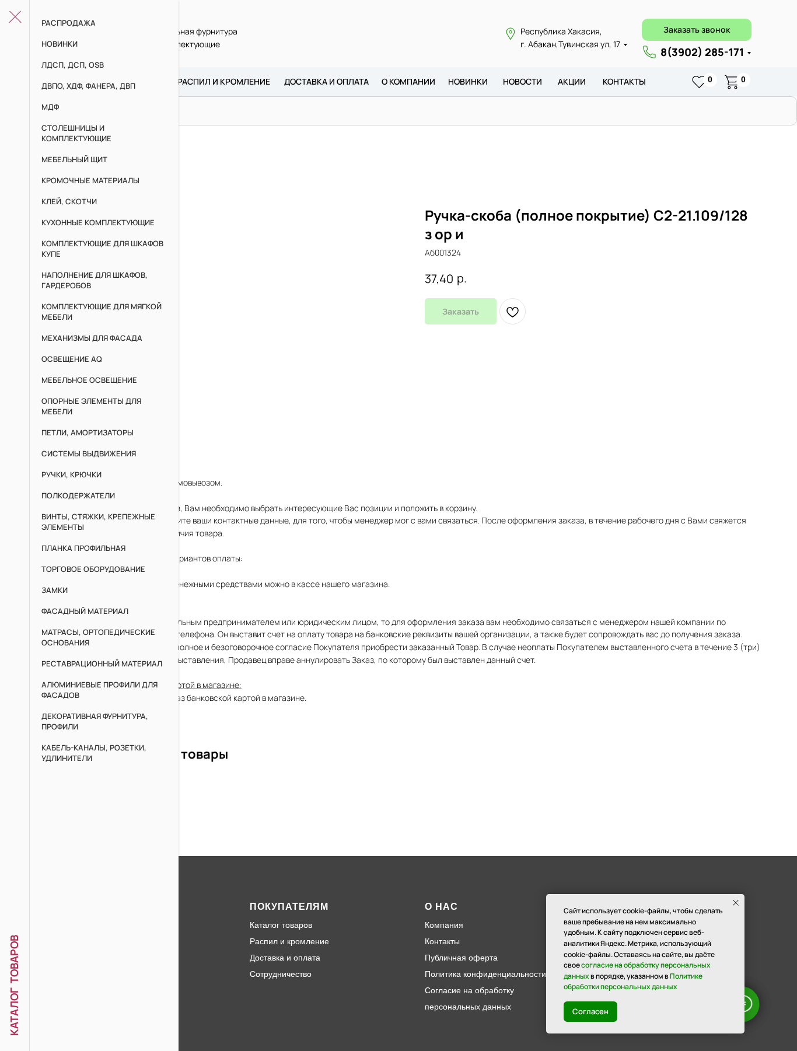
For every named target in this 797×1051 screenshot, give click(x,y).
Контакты (624, 81)
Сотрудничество (281, 974)
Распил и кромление (289, 941)
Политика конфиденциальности (485, 974)
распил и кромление (223, 81)
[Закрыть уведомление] (736, 903)
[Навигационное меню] (14, 17)
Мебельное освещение (89, 380)
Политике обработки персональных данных (633, 981)
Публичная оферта (461, 957)
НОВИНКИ (59, 44)
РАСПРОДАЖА (68, 23)
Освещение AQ (71, 359)
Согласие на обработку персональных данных (469, 998)
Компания (444, 925)
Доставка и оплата (285, 957)
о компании (408, 81)
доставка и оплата (326, 81)
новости (522, 81)
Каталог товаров (281, 925)
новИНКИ (468, 81)
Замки (54, 590)
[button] (696, 30)
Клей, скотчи (69, 201)
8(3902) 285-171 (702, 52)
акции (572, 81)
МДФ (50, 107)
